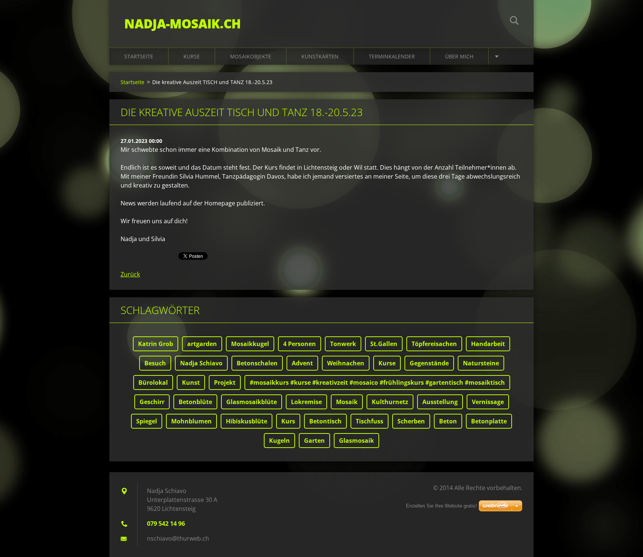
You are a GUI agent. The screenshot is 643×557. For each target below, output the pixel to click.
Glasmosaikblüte (251, 402)
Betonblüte (195, 402)
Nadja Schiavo (201, 363)
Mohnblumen (191, 421)
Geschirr (152, 402)
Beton (448, 421)
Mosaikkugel (250, 344)
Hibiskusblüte (246, 421)
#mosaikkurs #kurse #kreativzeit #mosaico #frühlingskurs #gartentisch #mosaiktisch (377, 382)
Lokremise (306, 402)
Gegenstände (429, 363)
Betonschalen (257, 363)
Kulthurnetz (390, 402)
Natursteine (481, 363)
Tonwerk (343, 344)
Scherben (411, 421)
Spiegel (146, 421)
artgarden (202, 344)
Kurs (288, 421)
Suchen (514, 21)
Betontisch (325, 421)
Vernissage (488, 402)
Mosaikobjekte (250, 56)
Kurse (191, 56)
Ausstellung (440, 402)
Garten (314, 440)
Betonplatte (489, 421)
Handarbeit (488, 344)
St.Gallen (383, 344)
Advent (302, 363)
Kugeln (279, 440)
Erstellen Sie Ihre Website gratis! (441, 506)
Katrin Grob (155, 344)
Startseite (138, 56)
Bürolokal (153, 382)
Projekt (225, 382)
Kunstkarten (320, 56)
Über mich (459, 56)
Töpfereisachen (434, 344)
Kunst (191, 382)
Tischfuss (369, 421)
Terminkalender (392, 56)
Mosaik (347, 402)
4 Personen (299, 344)
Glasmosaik (356, 440)
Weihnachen (345, 363)
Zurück (130, 274)
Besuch (155, 363)
